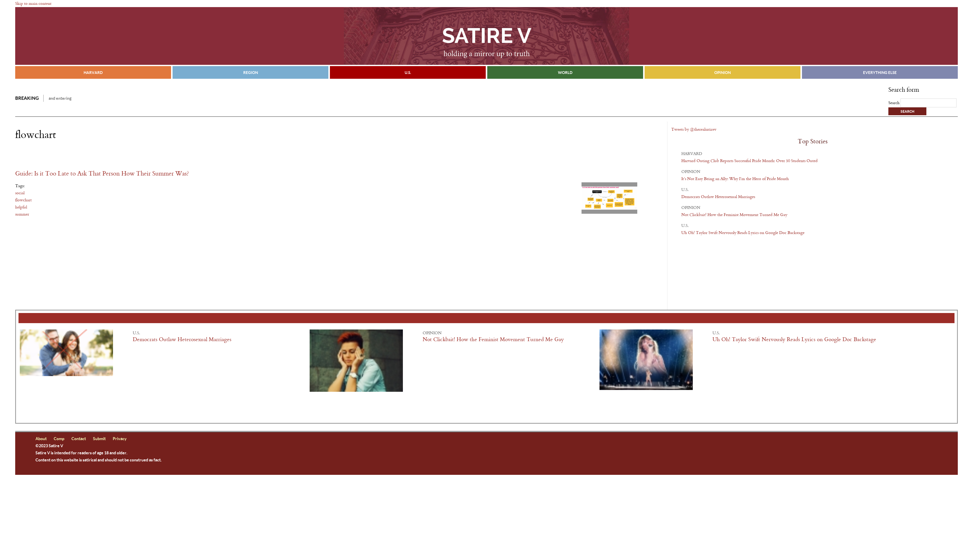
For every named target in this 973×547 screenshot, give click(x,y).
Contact (78, 438)
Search (894, 102)
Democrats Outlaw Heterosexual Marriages (718, 196)
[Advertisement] (74, 155)
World (565, 72)
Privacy (120, 438)
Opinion (722, 72)
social (20, 193)
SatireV (486, 36)
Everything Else (880, 72)
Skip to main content (33, 3)
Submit (99, 438)
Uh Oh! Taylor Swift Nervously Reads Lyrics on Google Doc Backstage (742, 232)
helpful (21, 207)
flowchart (23, 200)
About (41, 438)
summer (22, 214)
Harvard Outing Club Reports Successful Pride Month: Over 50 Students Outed (749, 160)
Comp (59, 438)
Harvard (93, 72)
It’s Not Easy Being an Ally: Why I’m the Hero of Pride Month (735, 178)
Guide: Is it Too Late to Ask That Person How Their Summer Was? (102, 174)
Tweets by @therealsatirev (693, 129)
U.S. (408, 72)
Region (250, 72)
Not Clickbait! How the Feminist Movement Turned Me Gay (734, 214)
